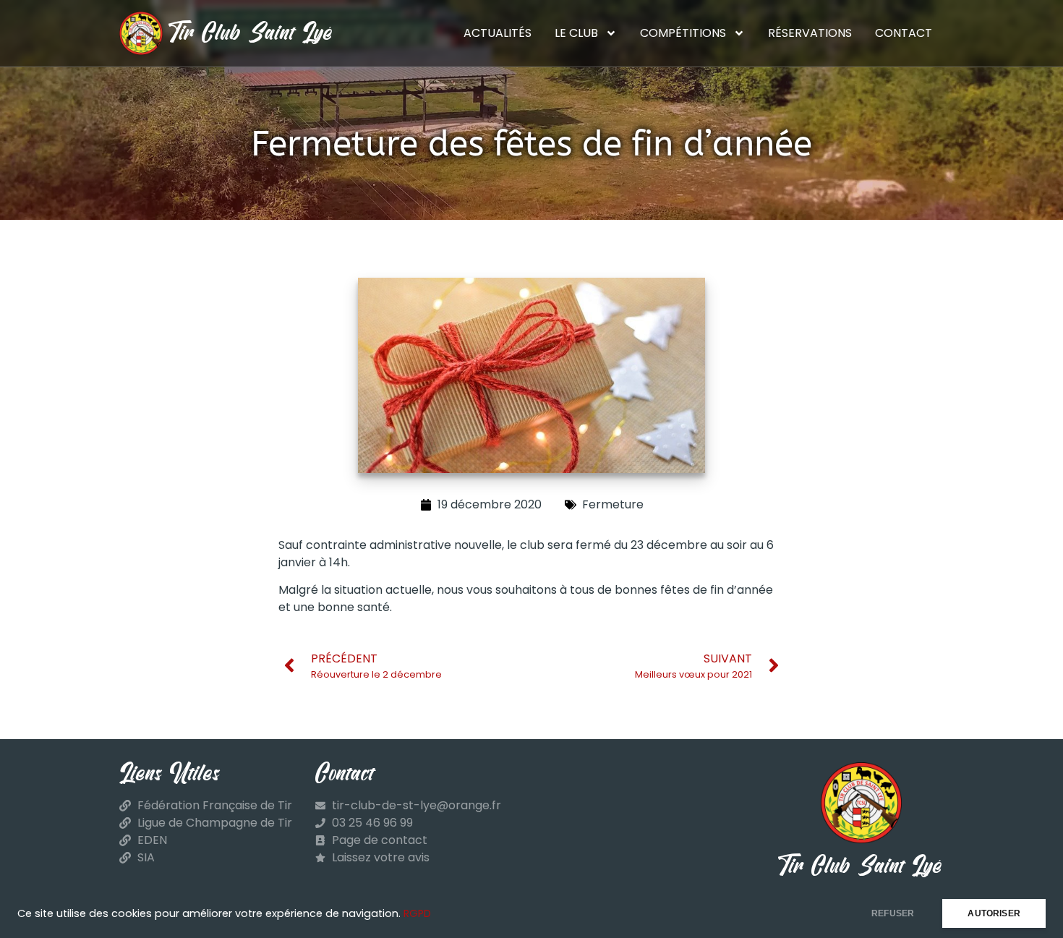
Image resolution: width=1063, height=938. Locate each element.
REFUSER (892, 913)
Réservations (810, 33)
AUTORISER (994, 913)
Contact (903, 33)
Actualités (498, 33)
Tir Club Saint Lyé (251, 33)
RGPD (417, 913)
